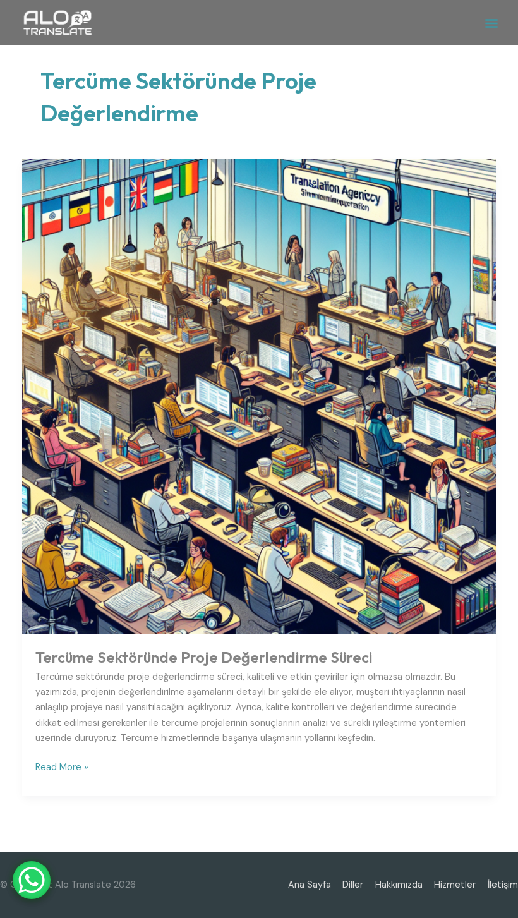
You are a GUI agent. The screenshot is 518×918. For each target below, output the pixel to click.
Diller (352, 885)
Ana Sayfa (309, 885)
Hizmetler (455, 885)
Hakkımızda (399, 885)
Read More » (61, 766)
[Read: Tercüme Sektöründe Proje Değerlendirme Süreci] (259, 396)
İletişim (503, 885)
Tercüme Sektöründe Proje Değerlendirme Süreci (204, 657)
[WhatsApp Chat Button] (32, 880)
